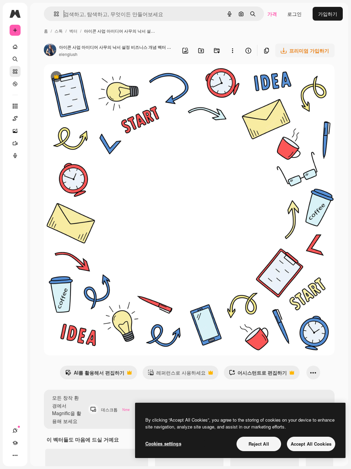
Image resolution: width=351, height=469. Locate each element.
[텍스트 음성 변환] (15, 155)
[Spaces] (15, 118)
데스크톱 (115, 409)
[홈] (15, 46)
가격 (272, 13)
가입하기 (327, 13)
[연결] (15, 430)
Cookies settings (163, 443)
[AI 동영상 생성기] (15, 143)
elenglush (68, 54)
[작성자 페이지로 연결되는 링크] (50, 50)
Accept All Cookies (311, 444)
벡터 (73, 31)
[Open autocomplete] (53, 13)
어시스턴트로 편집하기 (258, 374)
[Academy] (15, 442)
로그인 (294, 13)
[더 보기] (15, 455)
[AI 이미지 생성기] (15, 130)
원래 (83, 77)
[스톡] (15, 71)
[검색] (15, 59)
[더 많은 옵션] (232, 50)
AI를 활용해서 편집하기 (94, 374)
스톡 (59, 31)
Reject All (259, 444)
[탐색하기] (15, 83)
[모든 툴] (15, 106)
